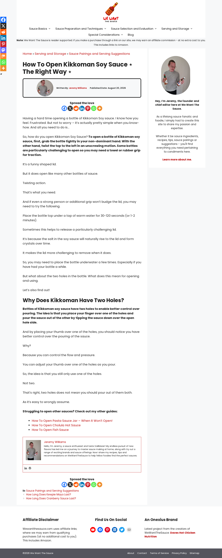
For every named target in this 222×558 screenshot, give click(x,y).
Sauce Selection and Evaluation (132, 29)
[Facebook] (64, 108)
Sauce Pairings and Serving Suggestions (99, 54)
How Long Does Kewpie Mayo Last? (48, 494)
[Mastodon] (3, 50)
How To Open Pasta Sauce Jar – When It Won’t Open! (72, 421)
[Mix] (3, 56)
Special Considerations (104, 35)
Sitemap (194, 553)
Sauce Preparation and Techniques (79, 29)
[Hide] (1, 74)
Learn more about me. (177, 159)
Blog (131, 35)
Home (27, 54)
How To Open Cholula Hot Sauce (56, 425)
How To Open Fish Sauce (50, 430)
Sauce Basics (38, 29)
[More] (99, 108)
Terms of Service (159, 553)
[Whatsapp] (93, 108)
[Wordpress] (30, 468)
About (130, 553)
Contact (142, 553)
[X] (70, 108)
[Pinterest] (87, 108)
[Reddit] (76, 108)
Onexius (158, 519)
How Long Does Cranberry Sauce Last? (51, 498)
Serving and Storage (175, 29)
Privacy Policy (179, 553)
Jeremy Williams (78, 88)
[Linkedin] (82, 108)
